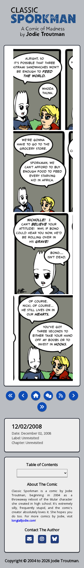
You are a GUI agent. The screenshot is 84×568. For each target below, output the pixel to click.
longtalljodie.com (23, 520)
